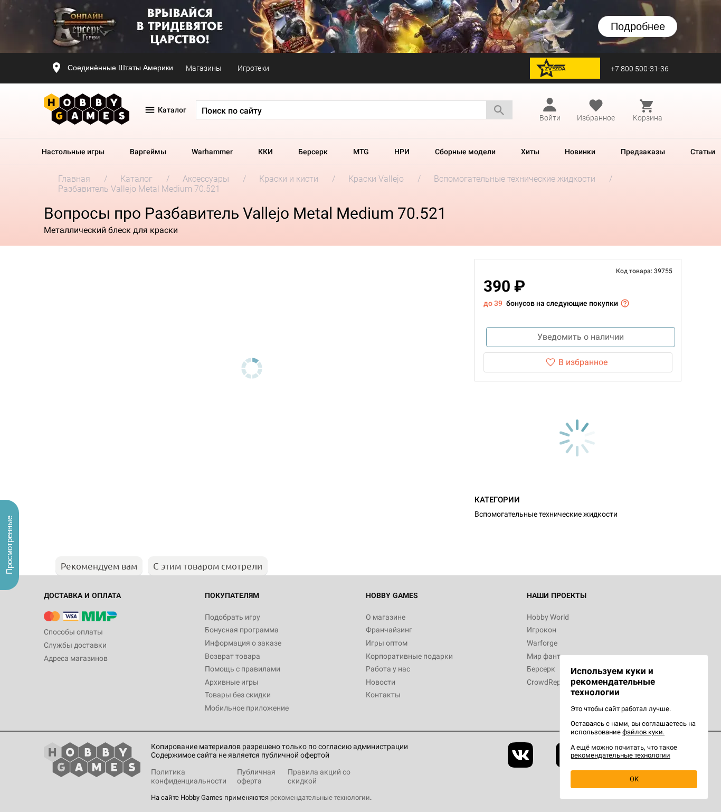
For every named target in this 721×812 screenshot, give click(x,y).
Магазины (204, 68)
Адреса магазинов (76, 658)
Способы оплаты (73, 632)
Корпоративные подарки (409, 656)
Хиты (530, 151)
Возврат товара (232, 656)
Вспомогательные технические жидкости (546, 514)
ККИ (265, 151)
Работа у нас (388, 669)
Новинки (580, 151)
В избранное (583, 362)
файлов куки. (643, 732)
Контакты (383, 694)
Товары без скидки (238, 694)
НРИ (402, 151)
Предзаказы (643, 151)
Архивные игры (232, 682)
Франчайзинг (389, 630)
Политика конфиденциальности (188, 776)
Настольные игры (73, 151)
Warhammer (212, 151)
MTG (361, 151)
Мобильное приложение (247, 708)
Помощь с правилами (242, 669)
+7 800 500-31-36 (640, 68)
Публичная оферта (256, 776)
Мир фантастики (556, 656)
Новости (380, 682)
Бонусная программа (242, 630)
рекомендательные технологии (320, 797)
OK (634, 779)
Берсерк (313, 151)
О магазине (385, 617)
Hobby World (548, 617)
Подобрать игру (232, 617)
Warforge (542, 643)
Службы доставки (75, 645)
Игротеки (253, 68)
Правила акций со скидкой (319, 776)
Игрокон (541, 630)
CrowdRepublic (551, 682)
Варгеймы (148, 151)
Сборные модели (465, 151)
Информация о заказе (243, 643)
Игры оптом (386, 643)
